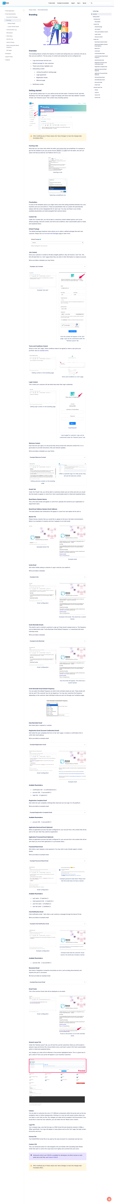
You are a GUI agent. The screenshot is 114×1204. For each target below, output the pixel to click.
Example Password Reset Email (39, 861)
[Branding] (5, 20)
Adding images (11, 23)
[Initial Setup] (5, 36)
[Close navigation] (24, 10)
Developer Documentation (63, 3)
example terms (44, 350)
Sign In (78, 3)
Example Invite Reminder (37, 641)
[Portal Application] (4, 10)
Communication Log (11, 29)
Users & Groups (10, 42)
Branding (8, 20)
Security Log (9, 39)
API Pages (9, 50)
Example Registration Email (38, 744)
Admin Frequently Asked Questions (12, 46)
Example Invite (34, 577)
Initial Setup (9, 36)
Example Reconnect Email (37, 982)
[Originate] (4, 59)
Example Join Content (36, 266)
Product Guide (52, 3)
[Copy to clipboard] (28, 50)
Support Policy (9, 56)
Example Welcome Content (38, 457)
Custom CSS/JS (53, 1157)
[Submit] (91, 3)
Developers (8, 53)
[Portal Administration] (4, 14)
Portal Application (9, 10)
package (39, 63)
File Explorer (9, 32)
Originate (7, 59)
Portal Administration (10, 14)
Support (73, 3)
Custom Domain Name (13, 26)
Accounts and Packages (51, 233)
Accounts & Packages (12, 17)
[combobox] (100, 3)
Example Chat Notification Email (39, 923)
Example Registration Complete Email (41, 812)
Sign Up (84, 3)
